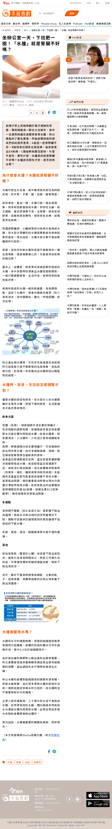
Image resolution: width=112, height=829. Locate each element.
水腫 (9, 762)
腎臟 (18, 762)
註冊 (107, 2)
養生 (26, 30)
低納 (27, 762)
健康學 (17, 30)
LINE (88, 2)
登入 (98, 2)
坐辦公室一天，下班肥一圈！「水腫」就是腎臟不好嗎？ (58, 30)
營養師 (37, 762)
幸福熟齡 (6, 30)
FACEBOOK (75, 2)
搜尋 (71, 13)
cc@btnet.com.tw (43, 810)
